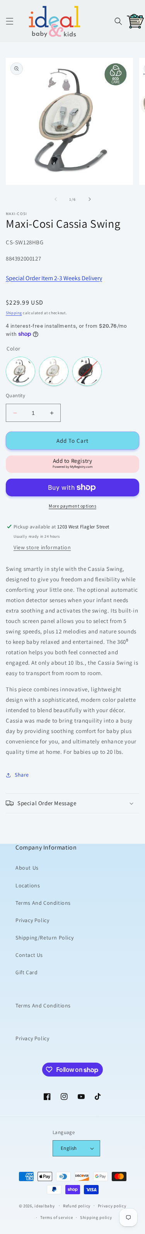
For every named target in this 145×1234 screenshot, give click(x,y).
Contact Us (29, 954)
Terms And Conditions (43, 902)
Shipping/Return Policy (44, 937)
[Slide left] (55, 199)
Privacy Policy (32, 920)
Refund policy (76, 1206)
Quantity (15, 395)
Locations (27, 885)
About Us (27, 867)
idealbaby (44, 1205)
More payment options (72, 506)
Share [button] (22, 774)
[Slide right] (89, 199)
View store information (42, 547)
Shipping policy (96, 1217)
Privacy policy (112, 1206)
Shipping (14, 312)
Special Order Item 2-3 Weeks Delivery (54, 278)
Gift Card (26, 972)
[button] (9, 21)
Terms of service (56, 1217)
